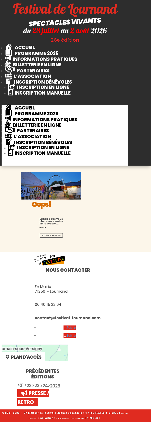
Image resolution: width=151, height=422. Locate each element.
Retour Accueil (51, 235)
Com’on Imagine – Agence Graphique (70, 418)
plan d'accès (26, 357)
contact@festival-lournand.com (68, 318)
